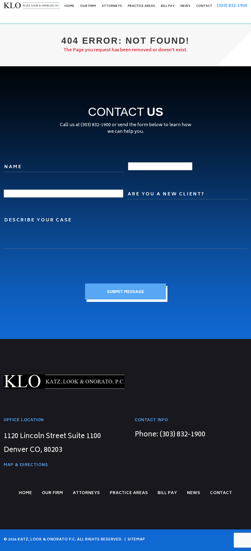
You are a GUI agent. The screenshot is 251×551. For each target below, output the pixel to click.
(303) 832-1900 (232, 6)
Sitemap (136, 540)
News (185, 6)
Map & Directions (26, 465)
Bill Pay (168, 6)
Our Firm (88, 6)
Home (69, 6)
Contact (204, 6)
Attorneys (112, 6)
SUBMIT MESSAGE (125, 292)
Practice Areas (141, 6)
